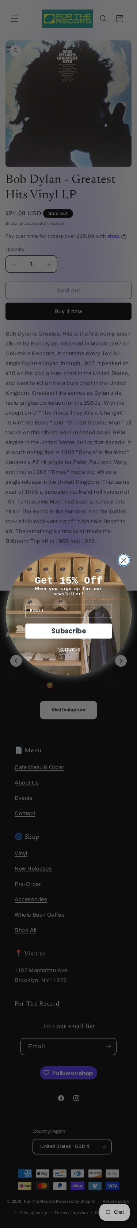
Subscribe (68, 630)
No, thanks (68, 649)
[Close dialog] (123, 560)
